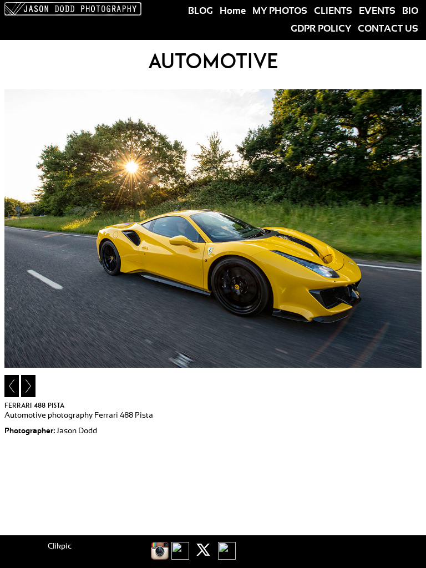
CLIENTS (333, 11)
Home (233, 11)
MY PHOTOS (279, 11)
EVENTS (377, 11)
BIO (410, 11)
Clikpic (60, 546)
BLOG (200, 11)
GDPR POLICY (321, 28)
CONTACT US (388, 28)
